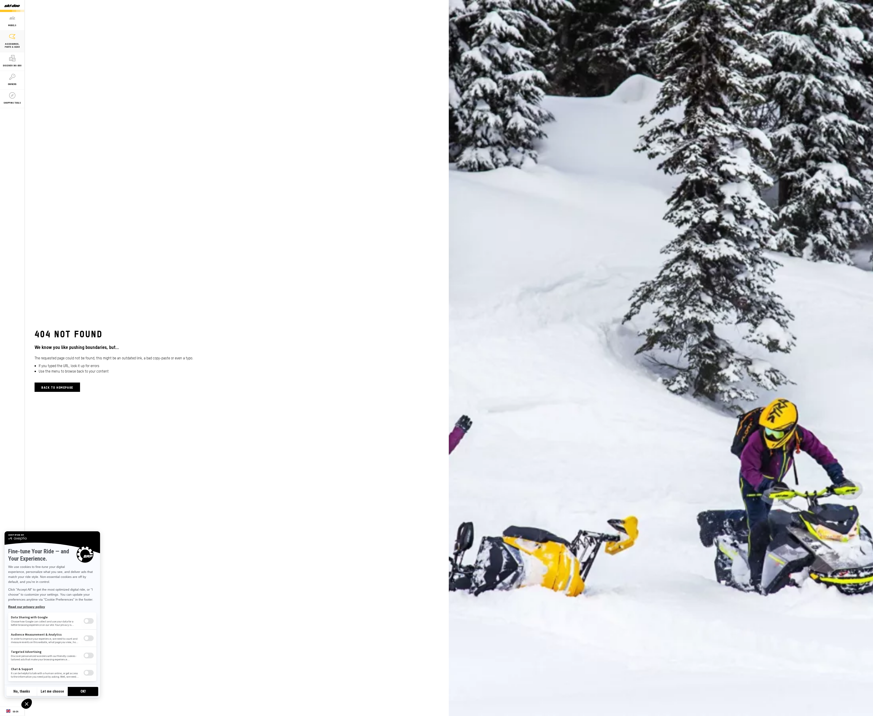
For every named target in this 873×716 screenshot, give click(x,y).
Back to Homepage (57, 387)
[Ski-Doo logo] (12, 6)
